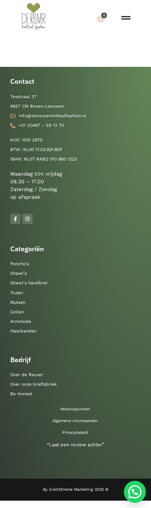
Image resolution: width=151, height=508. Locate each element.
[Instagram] (27, 219)
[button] (135, 492)
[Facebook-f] (15, 219)
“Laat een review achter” (75, 444)
